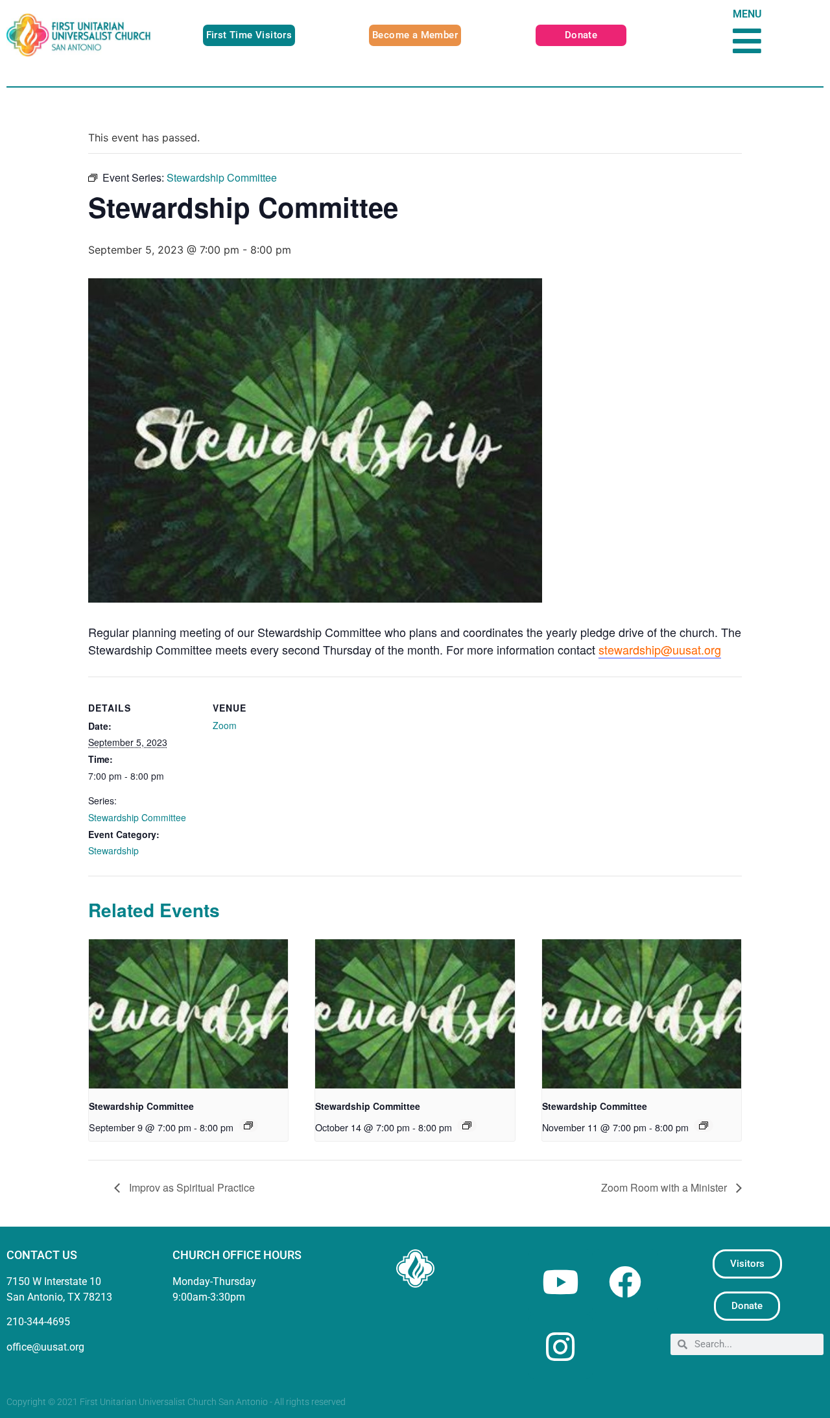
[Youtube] (560, 1281)
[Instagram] (560, 1346)
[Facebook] (625, 1281)
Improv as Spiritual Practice (190, 1187)
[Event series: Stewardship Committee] (248, 1125)
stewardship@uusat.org (660, 649)
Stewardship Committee (137, 817)
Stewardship (113, 850)
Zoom (225, 725)
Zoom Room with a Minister (665, 1187)
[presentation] (188, 1013)
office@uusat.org (45, 1347)
